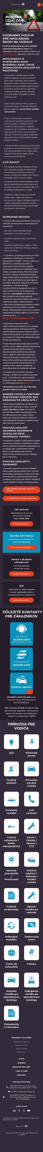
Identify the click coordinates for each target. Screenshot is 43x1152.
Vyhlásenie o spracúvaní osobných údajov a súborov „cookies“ (21, 1119)
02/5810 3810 (21, 639)
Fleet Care (21, 1052)
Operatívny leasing (21, 1042)
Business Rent (21, 1045)
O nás (21, 1059)
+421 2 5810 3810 (29, 1086)
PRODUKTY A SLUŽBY (21, 1038)
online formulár (10, 54)
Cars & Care (21, 1071)
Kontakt (21, 1075)
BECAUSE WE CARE (21, 1067)
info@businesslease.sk (26, 1091)
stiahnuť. (27, 383)
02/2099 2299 (21, 665)
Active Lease (21, 1048)
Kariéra (22, 1063)
